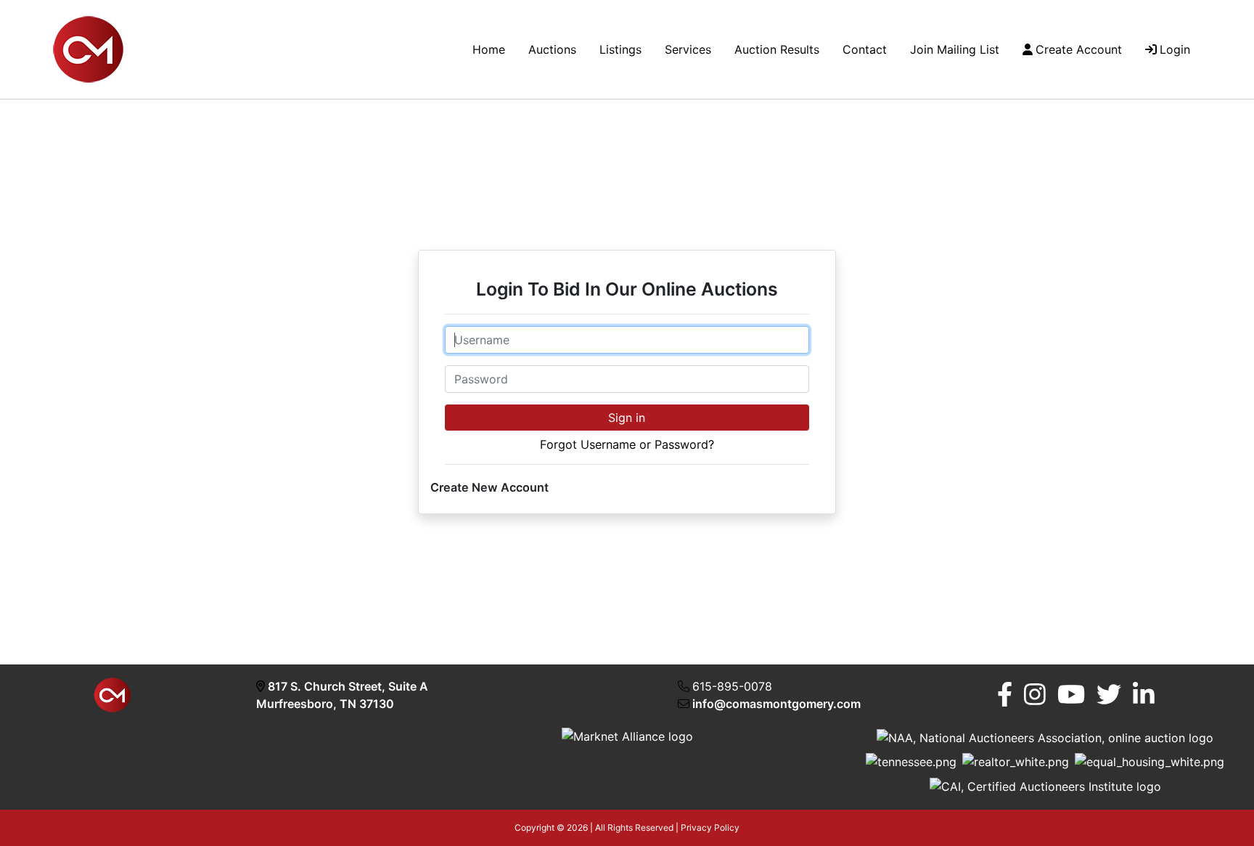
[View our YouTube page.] (1071, 694)
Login (1175, 49)
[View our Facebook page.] (1004, 694)
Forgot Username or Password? (627, 444)
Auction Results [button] (776, 49)
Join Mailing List (954, 49)
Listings (620, 49)
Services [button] (688, 49)
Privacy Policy (710, 827)
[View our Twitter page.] (1109, 694)
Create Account (1079, 49)
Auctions (552, 49)
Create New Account (489, 487)
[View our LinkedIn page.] (1144, 694)
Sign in (626, 417)
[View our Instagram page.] (1035, 694)
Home (488, 49)
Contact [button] (865, 49)
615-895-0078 (732, 686)
